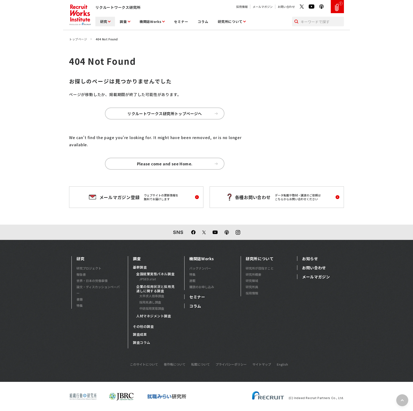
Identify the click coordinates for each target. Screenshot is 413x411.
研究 (103, 21)
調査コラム (141, 343)
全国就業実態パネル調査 (155, 274)
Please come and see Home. (165, 164)
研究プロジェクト (88, 268)
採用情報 (242, 7)
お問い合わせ (286, 7)
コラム (203, 21)
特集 (79, 305)
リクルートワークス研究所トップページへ (164, 113)
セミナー (181, 21)
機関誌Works (151, 21)
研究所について (230, 21)
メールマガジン (263, 7)
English (282, 364)
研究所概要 (253, 274)
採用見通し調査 (150, 302)
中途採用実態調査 (151, 308)
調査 (123, 21)
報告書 (81, 274)
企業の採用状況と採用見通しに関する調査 (155, 289)
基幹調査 (140, 267)
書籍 (79, 299)
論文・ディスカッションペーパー (98, 290)
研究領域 (252, 280)
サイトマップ (261, 364)
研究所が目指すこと (260, 268)
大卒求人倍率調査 (151, 296)
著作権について (174, 364)
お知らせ (310, 258)
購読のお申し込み (201, 287)
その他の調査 (143, 326)
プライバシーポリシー (231, 364)
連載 (192, 280)
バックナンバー (200, 268)
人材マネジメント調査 (153, 316)
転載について (200, 364)
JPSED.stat (147, 279)
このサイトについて (144, 364)
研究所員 (252, 287)
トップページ (78, 39)
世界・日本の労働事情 (92, 280)
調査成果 (140, 334)
